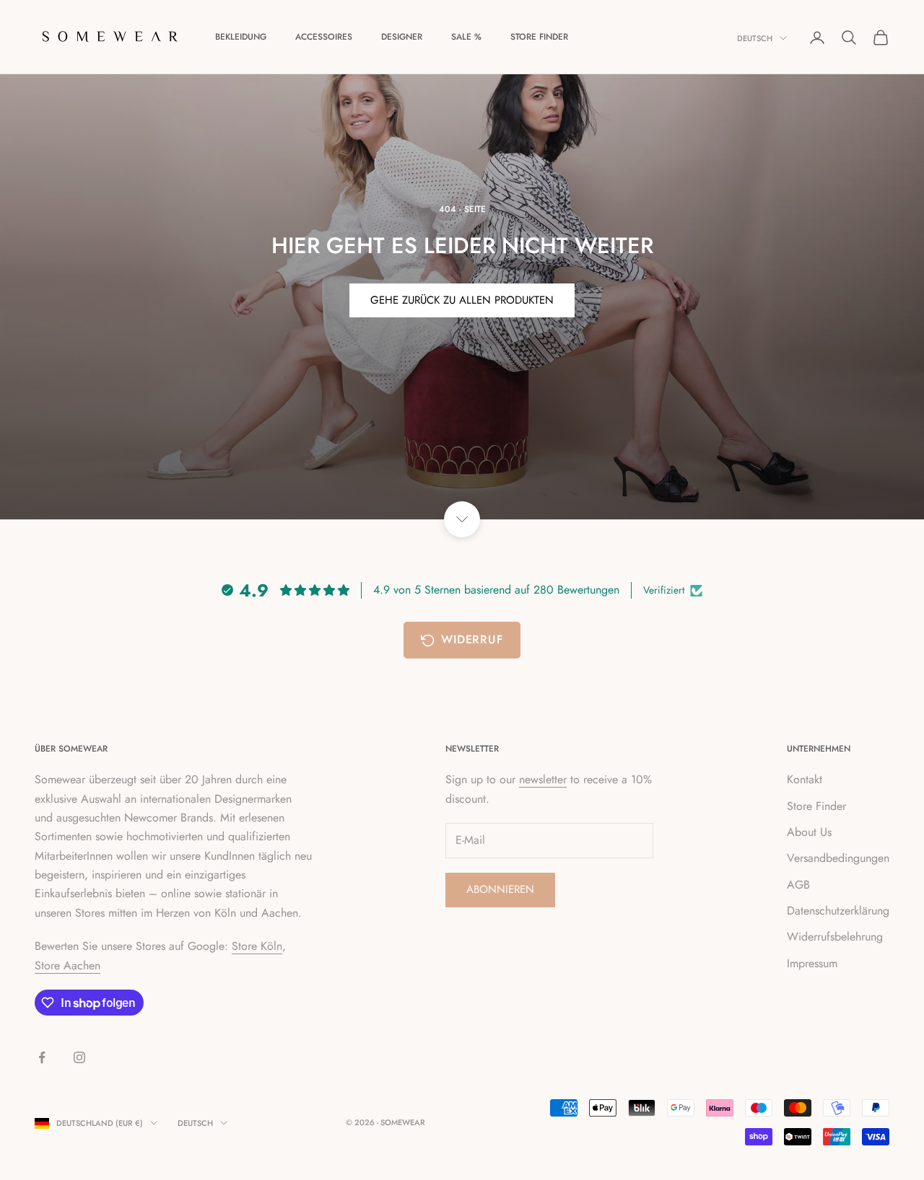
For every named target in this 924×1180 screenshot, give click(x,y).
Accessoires (323, 36)
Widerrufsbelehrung (835, 936)
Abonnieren (500, 889)
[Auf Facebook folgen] (42, 1057)
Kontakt (804, 779)
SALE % (466, 36)
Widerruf (471, 639)
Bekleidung (240, 36)
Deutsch (754, 38)
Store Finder (539, 36)
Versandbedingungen (838, 858)
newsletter (543, 779)
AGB (798, 884)
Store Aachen (67, 965)
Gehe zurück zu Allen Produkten (462, 300)
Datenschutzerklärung (838, 910)
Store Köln (257, 946)
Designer (401, 36)
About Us (809, 832)
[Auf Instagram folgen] (79, 1057)
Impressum (812, 963)
